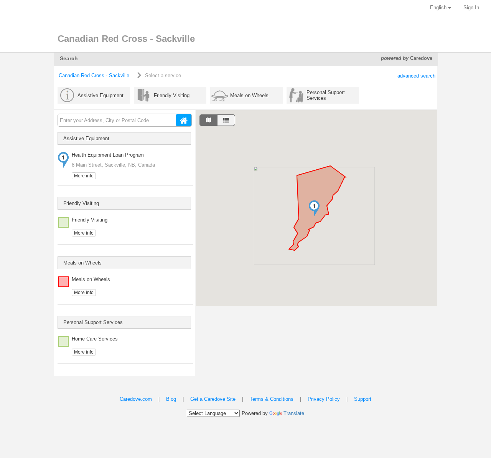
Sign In (471, 7)
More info (84, 176)
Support (362, 399)
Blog (171, 399)
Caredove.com (136, 399)
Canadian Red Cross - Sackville (94, 75)
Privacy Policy (324, 399)
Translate (293, 413)
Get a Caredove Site (213, 399)
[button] (314, 208)
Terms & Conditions (271, 399)
